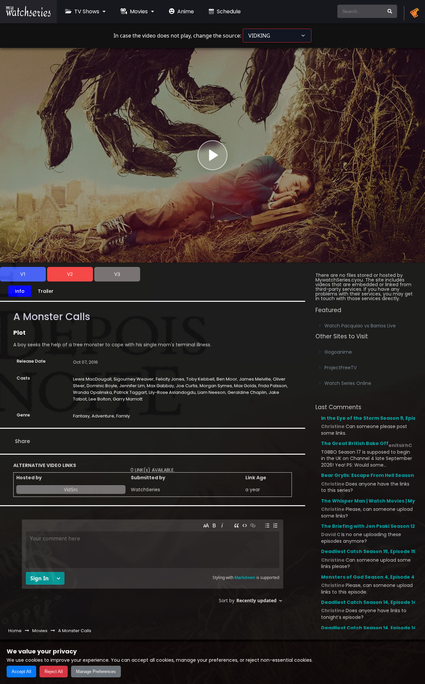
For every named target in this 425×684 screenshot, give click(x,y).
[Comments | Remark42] (152, 564)
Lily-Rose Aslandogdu (172, 392)
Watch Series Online (347, 383)
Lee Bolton (100, 399)
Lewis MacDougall (92, 379)
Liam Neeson (211, 392)
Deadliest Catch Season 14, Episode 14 (368, 602)
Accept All (21, 671)
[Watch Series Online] (28, 15)
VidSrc (71, 489)
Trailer (45, 291)
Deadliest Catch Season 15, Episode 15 (368, 551)
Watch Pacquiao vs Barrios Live (360, 325)
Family (123, 416)
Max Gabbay (160, 386)
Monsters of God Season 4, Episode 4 (367, 577)
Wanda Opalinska (92, 392)
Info (20, 291)
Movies (138, 11)
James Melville (255, 379)
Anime (185, 11)
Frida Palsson (272, 386)
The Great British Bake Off (354, 443)
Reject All (53, 671)
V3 (117, 274)
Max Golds (245, 386)
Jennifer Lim (132, 386)
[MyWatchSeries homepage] (414, 13)
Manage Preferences (96, 671)
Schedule (228, 11)
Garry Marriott (127, 399)
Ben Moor (226, 379)
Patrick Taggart (130, 392)
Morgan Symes (216, 386)
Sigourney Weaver (134, 379)
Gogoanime (338, 352)
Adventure (103, 416)
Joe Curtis (187, 386)
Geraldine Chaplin (247, 392)
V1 (23, 274)
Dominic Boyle (102, 386)
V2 (70, 274)
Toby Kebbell (200, 379)
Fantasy (81, 416)
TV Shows (86, 11)
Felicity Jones (170, 379)
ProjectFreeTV (340, 367)
